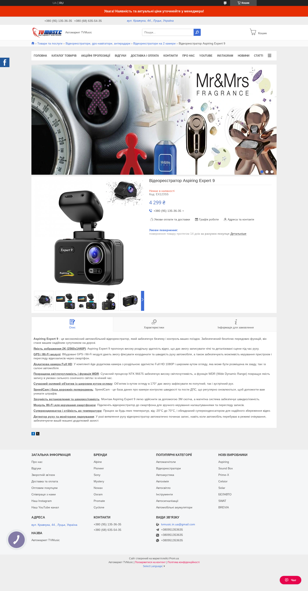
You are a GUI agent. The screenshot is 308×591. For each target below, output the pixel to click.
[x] (37, 434)
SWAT (222, 500)
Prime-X (223, 474)
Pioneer (99, 468)
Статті (258, 55)
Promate (99, 500)
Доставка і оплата (145, 55)
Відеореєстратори (168, 468)
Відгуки (120, 55)
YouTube (205, 55)
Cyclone (99, 507)
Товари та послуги (49, 43)
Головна (40, 55)
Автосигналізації (167, 500)
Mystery (99, 481)
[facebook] (33, 434)
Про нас (188, 55)
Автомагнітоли (166, 461)
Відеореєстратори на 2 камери (154, 43)
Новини (243, 55)
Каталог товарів (64, 55)
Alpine (98, 461)
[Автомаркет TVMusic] (47, 32)
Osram (98, 494)
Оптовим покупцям (44, 487)
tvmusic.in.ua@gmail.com (178, 524)
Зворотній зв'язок (43, 474)
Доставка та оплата (44, 481)
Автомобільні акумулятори (174, 507)
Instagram (225, 55)
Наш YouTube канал (45, 507)
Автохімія (162, 481)
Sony (97, 474)
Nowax (98, 487)
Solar (221, 487)
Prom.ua (174, 558)
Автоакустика (165, 474)
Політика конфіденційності (184, 562)
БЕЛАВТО (225, 494)
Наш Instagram (41, 500)
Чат (293, 580)
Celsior (223, 481)
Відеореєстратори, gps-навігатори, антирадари (98, 43)
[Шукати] (197, 32)
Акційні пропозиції (95, 55)
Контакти (170, 55)
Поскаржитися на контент (150, 562)
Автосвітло (163, 487)
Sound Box (225, 468)
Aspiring (223, 461)
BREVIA (223, 507)
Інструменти (164, 494)
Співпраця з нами (43, 494)
